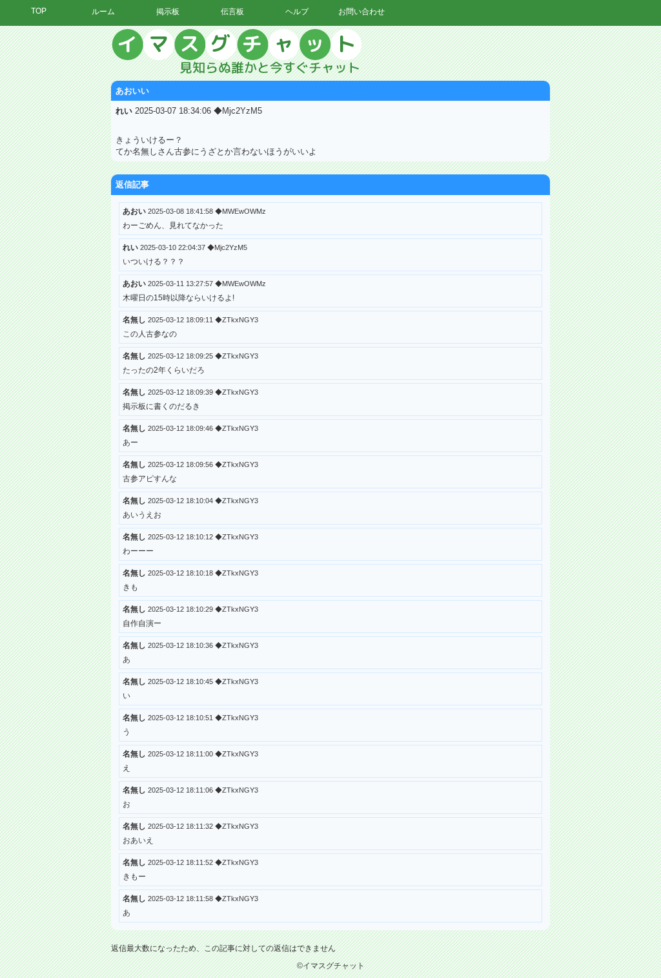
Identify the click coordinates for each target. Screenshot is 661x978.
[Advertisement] (541, 223)
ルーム (103, 11)
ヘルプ (297, 11)
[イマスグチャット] (330, 51)
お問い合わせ (361, 11)
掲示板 (167, 11)
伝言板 (232, 11)
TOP (38, 11)
